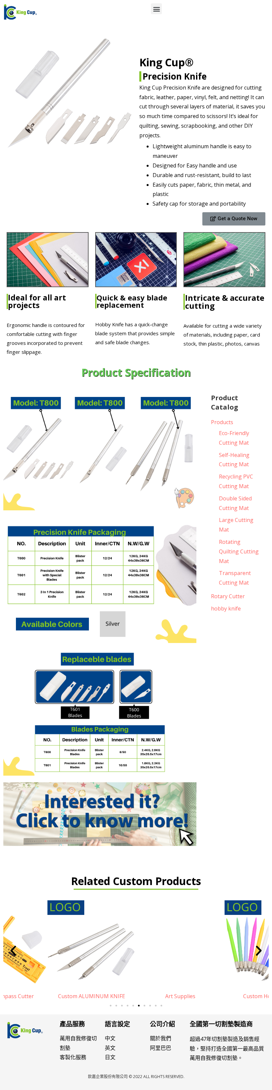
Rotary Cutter (228, 596)
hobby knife (226, 608)
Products (222, 422)
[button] (156, 8)
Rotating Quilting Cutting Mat (239, 551)
